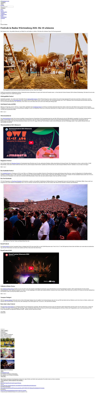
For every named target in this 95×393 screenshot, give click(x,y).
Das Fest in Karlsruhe (17, 181)
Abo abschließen (17, 385)
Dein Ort (2, 383)
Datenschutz (14, 390)
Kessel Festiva (6, 246)
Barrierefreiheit (8, 390)
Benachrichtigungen (31, 385)
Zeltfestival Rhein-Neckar (8, 288)
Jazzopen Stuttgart (9, 300)
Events (12, 383)
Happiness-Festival (16, 163)
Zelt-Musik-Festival (37, 106)
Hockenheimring (17, 100)
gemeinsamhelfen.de (18, 388)
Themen (19, 383)
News (9, 383)
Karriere (6, 388)
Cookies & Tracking (21, 390)
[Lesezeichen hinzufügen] (1, 22)
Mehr (2, 371)
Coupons (16, 383)
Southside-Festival (7, 173)
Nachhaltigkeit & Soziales (38, 388)
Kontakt (12, 385)
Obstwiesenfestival (7, 118)
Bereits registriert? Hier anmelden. (16, 380)
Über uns (3, 388)
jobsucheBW (11, 388)
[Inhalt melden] (1, 23)
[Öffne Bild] (45, 61)
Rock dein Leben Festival (8, 306)
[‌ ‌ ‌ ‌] (47, 315)
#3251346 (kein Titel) (5, 385)
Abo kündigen (24, 385)
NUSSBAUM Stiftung (28, 388)
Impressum (3, 390)
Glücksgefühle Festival (32, 99)
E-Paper (6, 383)
